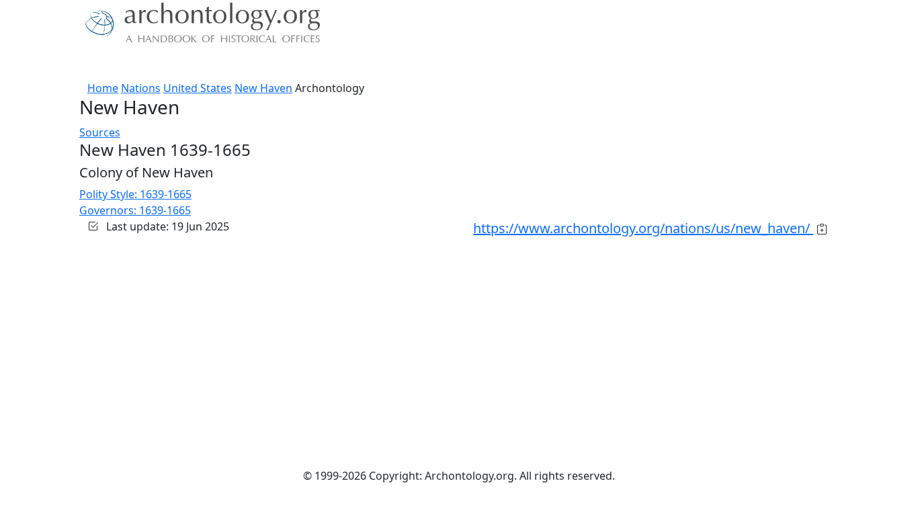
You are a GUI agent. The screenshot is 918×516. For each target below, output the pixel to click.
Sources (228, 63)
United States (197, 88)
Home (102, 88)
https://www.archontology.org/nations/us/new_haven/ (643, 228)
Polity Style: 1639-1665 (135, 194)
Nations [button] (170, 63)
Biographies (290, 63)
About (123, 63)
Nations (141, 88)
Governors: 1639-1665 (135, 210)
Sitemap (353, 63)
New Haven (263, 88)
